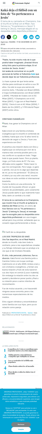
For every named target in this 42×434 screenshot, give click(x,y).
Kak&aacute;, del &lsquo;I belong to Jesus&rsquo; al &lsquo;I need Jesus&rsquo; (24, 332)
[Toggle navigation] (5, 3)
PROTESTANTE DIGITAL (19, 313)
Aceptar (21, 429)
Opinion (30, 313)
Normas (38, 388)
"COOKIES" (31, 392)
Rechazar (21, 424)
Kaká (33, 74)
